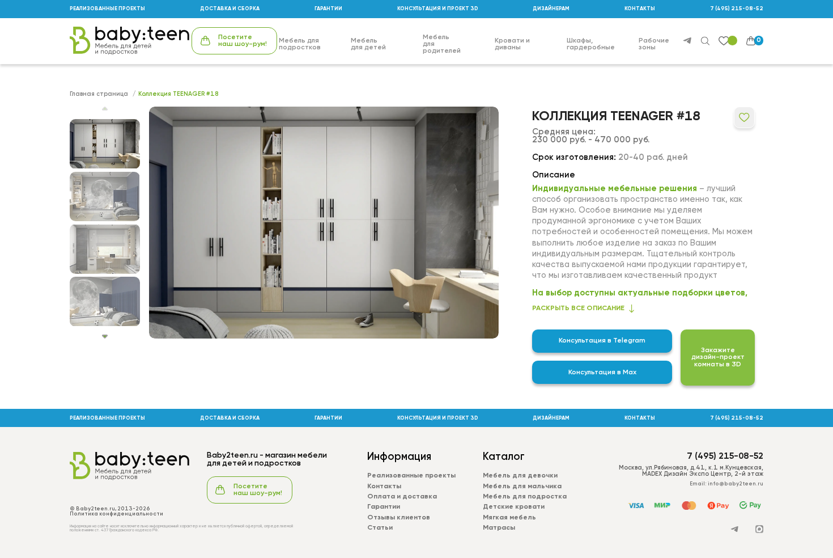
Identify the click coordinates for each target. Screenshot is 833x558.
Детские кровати (514, 507)
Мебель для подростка (525, 496)
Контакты (384, 486)
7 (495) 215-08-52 (736, 8)
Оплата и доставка (402, 496)
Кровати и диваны (512, 44)
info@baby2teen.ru (735, 484)
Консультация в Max (602, 372)
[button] (105, 337)
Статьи (380, 528)
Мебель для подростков (300, 44)
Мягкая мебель (509, 517)
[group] (324, 223)
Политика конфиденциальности (116, 514)
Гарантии (383, 507)
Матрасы (499, 528)
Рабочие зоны (654, 44)
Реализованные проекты (411, 475)
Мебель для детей (368, 44)
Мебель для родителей (442, 44)
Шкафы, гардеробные (591, 44)
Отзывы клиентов (398, 517)
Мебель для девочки (520, 475)
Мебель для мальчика (522, 486)
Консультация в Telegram (602, 340)
